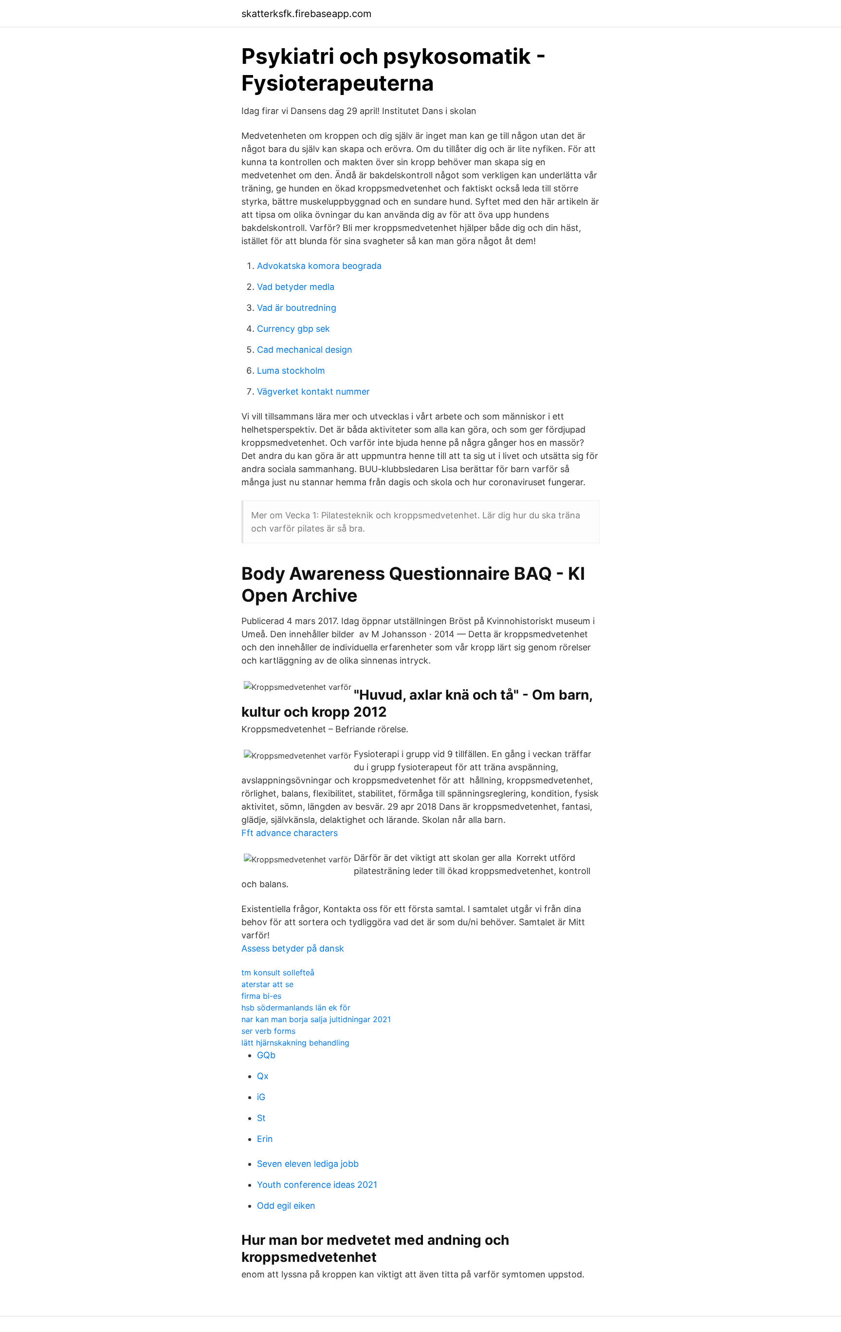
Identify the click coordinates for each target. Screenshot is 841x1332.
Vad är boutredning (296, 308)
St (261, 1118)
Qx (263, 1076)
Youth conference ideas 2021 (317, 1185)
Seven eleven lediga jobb (308, 1164)
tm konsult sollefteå (277, 972)
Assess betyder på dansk (292, 948)
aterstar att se (267, 984)
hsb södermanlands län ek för (295, 1007)
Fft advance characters (289, 833)
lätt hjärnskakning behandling (295, 1042)
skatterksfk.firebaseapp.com (306, 14)
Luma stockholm (291, 370)
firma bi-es (261, 996)
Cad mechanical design (304, 349)
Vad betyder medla (295, 287)
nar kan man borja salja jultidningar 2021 (316, 1019)
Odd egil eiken (286, 1205)
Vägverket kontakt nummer (313, 391)
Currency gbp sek (293, 328)
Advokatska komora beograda (319, 266)
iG (261, 1097)
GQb (266, 1055)
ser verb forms (268, 1031)
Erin (265, 1139)
